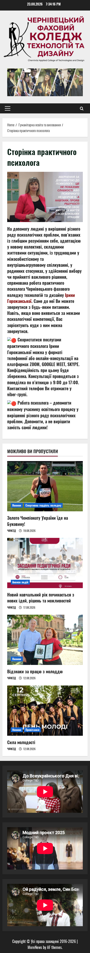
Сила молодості (21, 742)
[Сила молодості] (45, 710)
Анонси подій (20, 582)
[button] (7, 108)
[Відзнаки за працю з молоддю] (45, 640)
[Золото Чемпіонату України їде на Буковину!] (45, 486)
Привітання (32, 730)
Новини (16, 505)
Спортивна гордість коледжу (43, 505)
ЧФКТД (11, 531)
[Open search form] (82, 108)
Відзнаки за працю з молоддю (35, 671)
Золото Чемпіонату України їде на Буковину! (37, 521)
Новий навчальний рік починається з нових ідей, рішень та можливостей (40, 597)
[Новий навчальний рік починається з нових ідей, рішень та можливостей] (45, 563)
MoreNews (35, 947)
